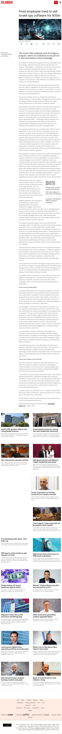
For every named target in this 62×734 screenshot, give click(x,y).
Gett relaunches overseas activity (14, 460)
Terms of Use (27, 708)
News (22, 700)
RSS (39, 702)
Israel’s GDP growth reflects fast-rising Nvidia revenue (14, 430)
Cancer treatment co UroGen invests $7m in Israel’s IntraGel (43, 493)
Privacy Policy (35, 708)
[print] (43, 44)
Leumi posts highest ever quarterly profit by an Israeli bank (15, 648)
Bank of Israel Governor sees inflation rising (44, 679)
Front (2, 7)
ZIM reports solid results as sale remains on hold (14, 554)
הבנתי (7, 725)
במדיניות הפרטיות (40, 728)
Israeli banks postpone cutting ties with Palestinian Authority (45, 430)
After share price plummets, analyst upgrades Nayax (44, 616)
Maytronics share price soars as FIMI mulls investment (46, 555)
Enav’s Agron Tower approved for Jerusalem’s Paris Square (46, 524)
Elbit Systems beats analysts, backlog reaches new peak (13, 679)
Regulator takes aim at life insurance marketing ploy (12, 616)
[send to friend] (48, 44)
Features (35, 700)
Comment (28, 700)
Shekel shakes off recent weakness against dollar (11, 586)
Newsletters (20, 702)
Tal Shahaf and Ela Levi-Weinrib (6, 55)
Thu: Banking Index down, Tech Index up (14, 540)
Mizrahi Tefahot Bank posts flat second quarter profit (46, 586)
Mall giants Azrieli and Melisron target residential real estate (46, 461)
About (42, 708)
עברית (34, 705)
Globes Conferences (30, 702)
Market (41, 700)
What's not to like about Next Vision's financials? (45, 648)
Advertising (18, 708)
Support (30, 710)
